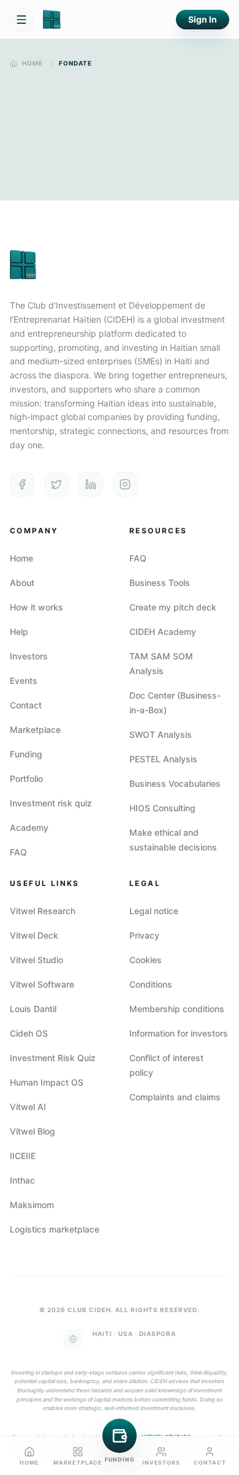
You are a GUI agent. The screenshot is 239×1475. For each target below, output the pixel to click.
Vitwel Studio (36, 960)
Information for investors (178, 1033)
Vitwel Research (42, 911)
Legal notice (153, 911)
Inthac (22, 1180)
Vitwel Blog (32, 1131)
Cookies (145, 960)
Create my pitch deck (172, 607)
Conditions (150, 984)
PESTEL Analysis (163, 759)
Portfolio (26, 778)
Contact (26, 705)
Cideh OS (29, 1033)
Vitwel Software (42, 984)
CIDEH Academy (162, 631)
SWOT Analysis (160, 734)
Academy (29, 827)
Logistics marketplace (54, 1229)
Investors (29, 656)
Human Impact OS (46, 1082)
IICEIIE (23, 1155)
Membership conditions (176, 1009)
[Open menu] (21, 19)
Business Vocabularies (175, 783)
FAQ (18, 852)
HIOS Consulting (162, 808)
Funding (26, 754)
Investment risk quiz (51, 803)
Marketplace (35, 729)
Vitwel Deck (34, 935)
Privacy (144, 935)
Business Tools (159, 582)
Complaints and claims (175, 1097)
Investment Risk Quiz (53, 1058)
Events (23, 680)
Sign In (202, 19)
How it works (36, 607)
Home (32, 63)
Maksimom (32, 1204)
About (22, 582)
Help (19, 631)
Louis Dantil (33, 1009)
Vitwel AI (28, 1107)
